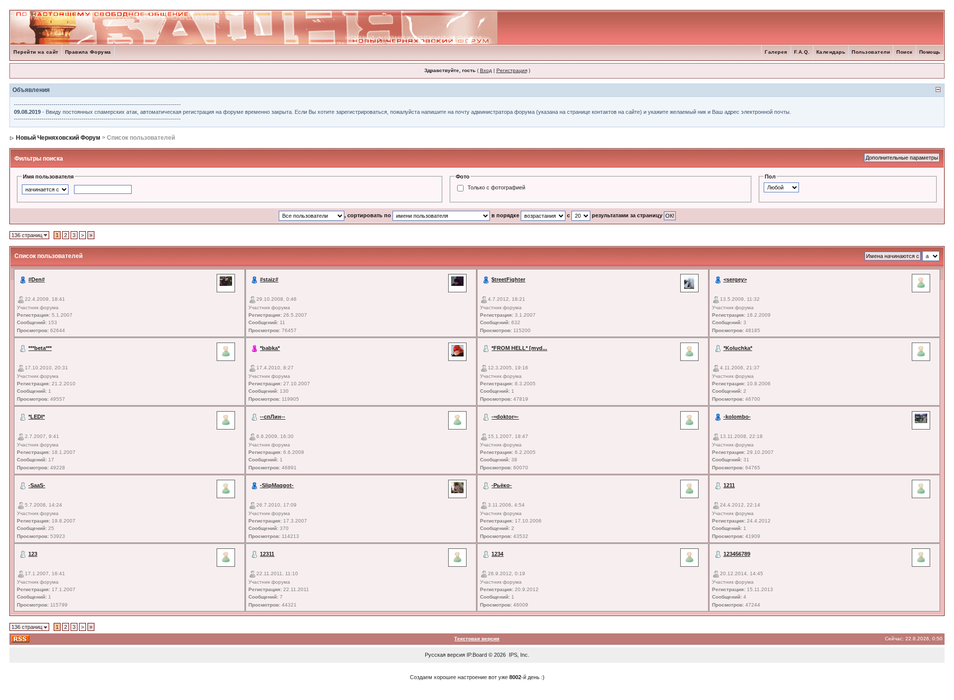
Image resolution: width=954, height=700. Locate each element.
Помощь (930, 52)
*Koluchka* (737, 348)
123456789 (736, 554)
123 (32, 554)
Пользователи (871, 52)
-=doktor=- (505, 417)
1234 (497, 554)
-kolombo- (737, 417)
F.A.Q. (802, 52)
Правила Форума (88, 52)
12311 (267, 554)
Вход (486, 70)
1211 (729, 485)
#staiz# (269, 279)
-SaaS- (36, 485)
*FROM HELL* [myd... (519, 348)
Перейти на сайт (36, 52)
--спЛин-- (272, 417)
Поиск (904, 52)
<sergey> (735, 279)
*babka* (270, 348)
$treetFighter (508, 279)
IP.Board (477, 655)
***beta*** (40, 348)
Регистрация (511, 70)
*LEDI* (36, 417)
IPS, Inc (518, 655)
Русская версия (445, 655)
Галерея (776, 52)
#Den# (36, 279)
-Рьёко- (501, 485)
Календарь (831, 52)
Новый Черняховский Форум (58, 137)
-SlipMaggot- (277, 485)
